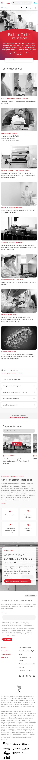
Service (4, 503)
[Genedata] (7, 748)
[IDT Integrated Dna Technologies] (26, 748)
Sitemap (21, 667)
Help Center (4, 657)
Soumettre (7, 639)
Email (4, 613)
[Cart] (26, 8)
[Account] (31, 8)
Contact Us (4, 651)
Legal (20, 654)
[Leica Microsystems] (7, 753)
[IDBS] (16, 748)
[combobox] (21, 3)
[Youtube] (34, 676)
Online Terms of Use (25, 657)
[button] (13, 3)
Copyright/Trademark (25, 647)
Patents (21, 660)
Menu (5, 8)
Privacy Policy (15, 630)
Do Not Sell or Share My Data (27, 651)
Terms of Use (25, 630)
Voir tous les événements (19, 431)
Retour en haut (31, 595)
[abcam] (16, 744)
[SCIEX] (7, 757)
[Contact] (21, 8)
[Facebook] (20, 676)
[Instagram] (23, 676)
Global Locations (6, 654)
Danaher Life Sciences (25, 670)
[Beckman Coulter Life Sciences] (5, 3)
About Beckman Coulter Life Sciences (17, 581)
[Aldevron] (26, 744)
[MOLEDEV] (16, 753)
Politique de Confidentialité (27, 664)
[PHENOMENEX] (26, 753)
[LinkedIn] (26, 676)
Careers (3, 647)
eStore (35, 3)
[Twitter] (30, 676)
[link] (17, 449)
